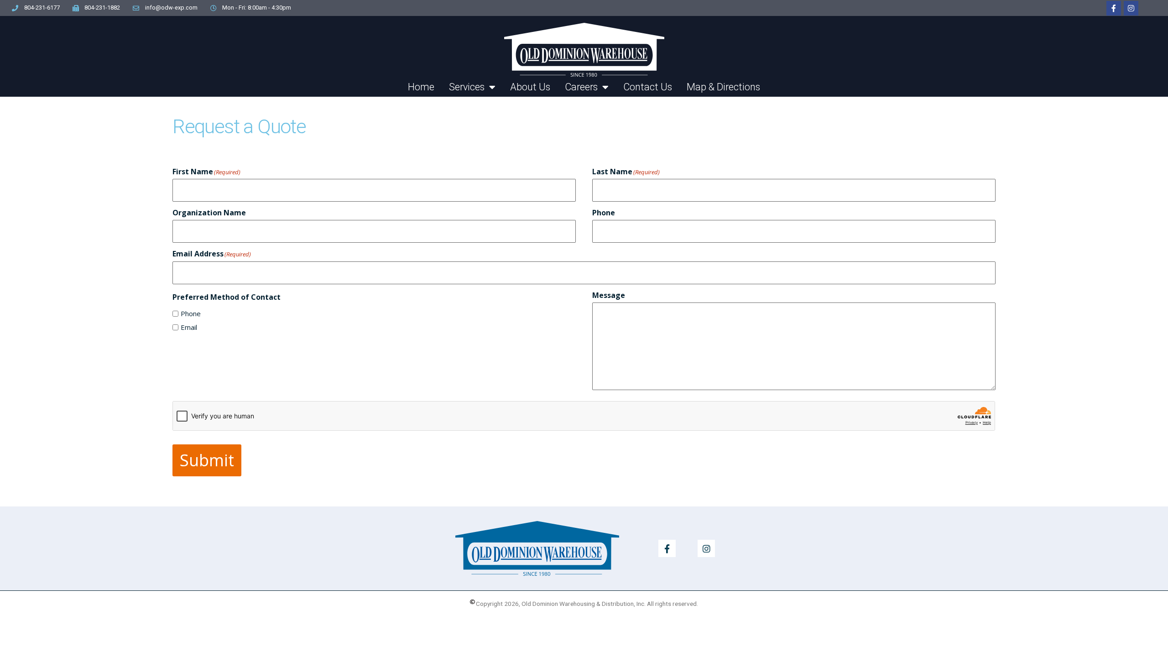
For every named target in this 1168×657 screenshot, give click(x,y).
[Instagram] (1131, 8)
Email (189, 327)
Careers (581, 87)
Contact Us (647, 87)
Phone (191, 313)
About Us (530, 87)
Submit (207, 460)
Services (467, 87)
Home (421, 87)
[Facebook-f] (1113, 8)
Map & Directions (723, 87)
